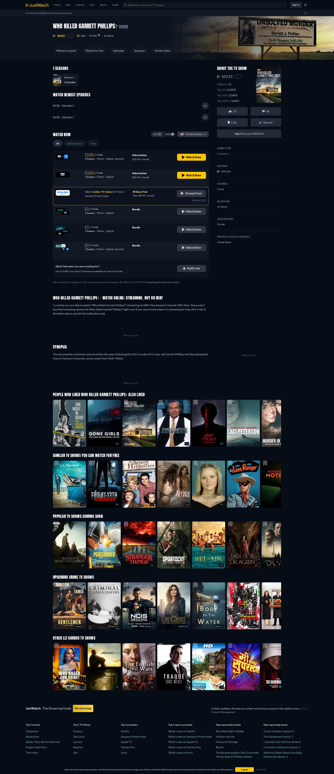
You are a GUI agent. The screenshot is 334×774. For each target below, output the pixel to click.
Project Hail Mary (36, 747)
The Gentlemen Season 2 (278, 736)
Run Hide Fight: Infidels (230, 731)
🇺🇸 (191, 134)
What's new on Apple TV (183, 741)
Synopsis (139, 50)
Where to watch (66, 50)
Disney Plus (128, 747)
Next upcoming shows (276, 724)
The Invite (32, 752)
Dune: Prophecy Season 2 (279, 731)
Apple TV (126, 741)
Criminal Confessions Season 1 (282, 747)
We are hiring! (83, 708)
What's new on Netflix (181, 731)
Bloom (220, 747)
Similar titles (162, 50)
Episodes (118, 50)
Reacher (78, 747)
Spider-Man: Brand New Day (43, 741)
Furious (77, 731)
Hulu (124, 752)
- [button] (63, 105)
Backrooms (32, 736)
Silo (75, 752)
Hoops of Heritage (227, 741)
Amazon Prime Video (133, 736)
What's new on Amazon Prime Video (190, 736)
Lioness (77, 741)
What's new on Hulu (180, 752)
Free (93, 143)
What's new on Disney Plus (184, 747)
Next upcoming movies (228, 724)
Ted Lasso (79, 736)
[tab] (131, 105)
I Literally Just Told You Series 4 (282, 741)
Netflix (125, 731)
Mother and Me (225, 736)
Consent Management (223, 712)
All (57, 143)
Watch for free (94, 50)
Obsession (32, 731)
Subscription (75, 143)
